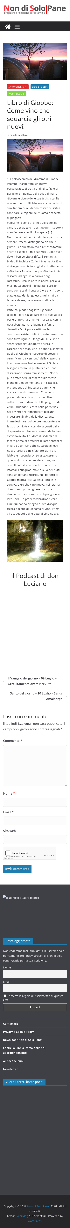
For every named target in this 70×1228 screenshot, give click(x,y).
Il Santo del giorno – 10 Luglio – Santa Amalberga (35, 696)
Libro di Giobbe (40, 86)
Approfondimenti (18, 86)
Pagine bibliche (16, 93)
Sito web (9, 831)
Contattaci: (10, 1023)
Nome (9, 793)
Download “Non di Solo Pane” (23, 1040)
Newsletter (10, 1069)
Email (8, 812)
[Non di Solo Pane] (7, 26)
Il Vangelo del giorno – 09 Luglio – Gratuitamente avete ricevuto (32, 681)
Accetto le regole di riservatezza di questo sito (33, 997)
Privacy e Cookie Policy (18, 1032)
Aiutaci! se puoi (13, 1061)
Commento (12, 741)
